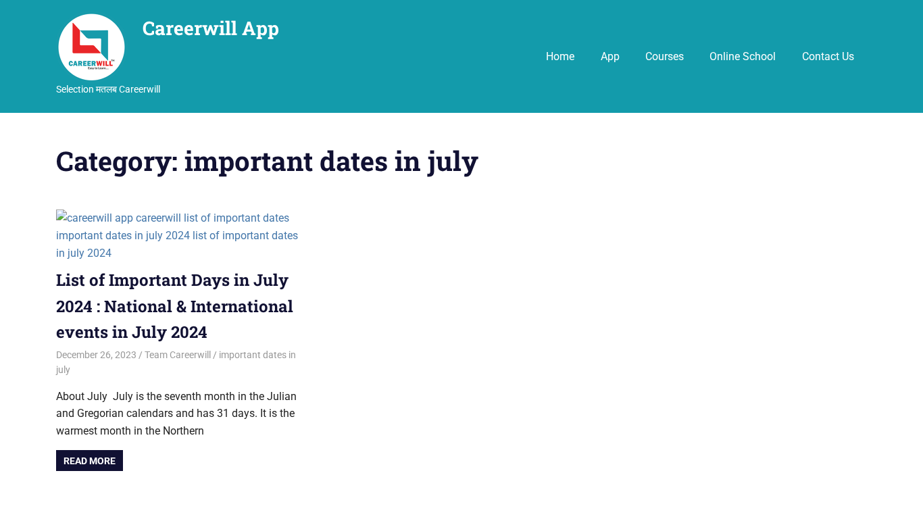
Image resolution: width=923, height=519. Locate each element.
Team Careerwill (178, 354)
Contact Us (828, 56)
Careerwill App (211, 28)
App (610, 56)
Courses (664, 56)
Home (560, 56)
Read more (90, 460)
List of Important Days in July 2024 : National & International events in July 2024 (174, 306)
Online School (742, 56)
